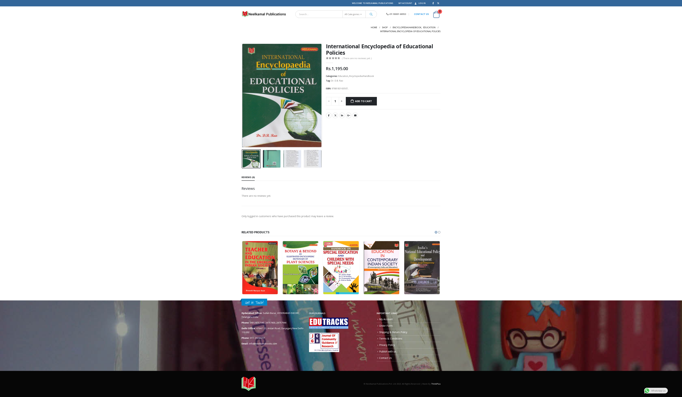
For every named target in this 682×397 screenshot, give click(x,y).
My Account (405, 3)
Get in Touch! (254, 302)
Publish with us (387, 351)
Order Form (386, 325)
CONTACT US (421, 14)
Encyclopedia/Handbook (361, 76)
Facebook (329, 115)
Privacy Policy (387, 345)
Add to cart (363, 101)
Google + (348, 115)
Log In (422, 3)
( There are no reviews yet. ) (357, 58)
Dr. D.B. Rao (337, 80)
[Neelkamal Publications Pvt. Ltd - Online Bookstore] (264, 14)
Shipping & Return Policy (393, 332)
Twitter (335, 115)
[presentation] (242, 95)
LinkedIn (342, 115)
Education (343, 76)
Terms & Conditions (390, 338)
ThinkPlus (435, 383)
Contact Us (385, 358)
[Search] (371, 14)
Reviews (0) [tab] (248, 177)
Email (355, 115)
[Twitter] (438, 3)
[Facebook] (433, 3)
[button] (436, 232)
